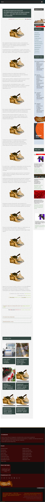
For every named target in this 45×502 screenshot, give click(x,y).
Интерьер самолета (39, 43)
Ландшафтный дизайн (5, 459)
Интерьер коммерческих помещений (37, 34)
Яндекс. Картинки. (28, 295)
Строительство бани (5, 456)
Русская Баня (3, 450)
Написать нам (25, 458)
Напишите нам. (28, 297)
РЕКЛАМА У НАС (26, 459)
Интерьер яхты (38, 45)
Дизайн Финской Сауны (27, 451)
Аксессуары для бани (5, 458)
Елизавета (16, 19)
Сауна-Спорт (3, 453)
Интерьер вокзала (38, 41)
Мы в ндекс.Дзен (28, 19)
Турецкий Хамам (4, 448)
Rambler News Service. (28, 293)
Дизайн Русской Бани (26, 450)
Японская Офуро (4, 454)
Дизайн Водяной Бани (26, 454)
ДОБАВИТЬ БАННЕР (39, 26)
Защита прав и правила (27, 456)
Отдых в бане (3, 461)
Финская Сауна (4, 451)
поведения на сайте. (17, 297)
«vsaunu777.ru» (3, 501)
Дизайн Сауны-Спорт (26, 453)
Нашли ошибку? (21, 19)
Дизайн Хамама (25, 448)
